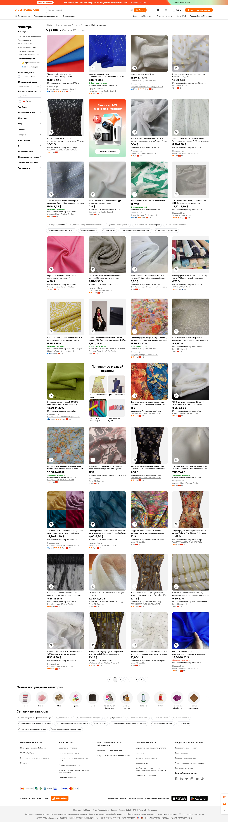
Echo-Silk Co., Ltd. (179, 85)
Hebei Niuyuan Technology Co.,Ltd (61, 89)
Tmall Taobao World (101, 810)
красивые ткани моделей (167, 230)
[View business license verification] (138, 818)
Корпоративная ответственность (34, 758)
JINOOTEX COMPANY (181, 287)
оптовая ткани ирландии (119, 225)
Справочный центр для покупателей (151, 748)
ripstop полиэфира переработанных (136, 230)
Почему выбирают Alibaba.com (33, 748)
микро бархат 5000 (58, 225)
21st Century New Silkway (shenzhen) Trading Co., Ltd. (149, 287)
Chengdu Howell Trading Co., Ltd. (60, 214)
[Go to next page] (146, 679)
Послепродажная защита (69, 765)
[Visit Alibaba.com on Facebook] (176, 778)
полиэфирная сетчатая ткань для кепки (36, 724)
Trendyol (142, 810)
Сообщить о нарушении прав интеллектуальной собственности (151, 769)
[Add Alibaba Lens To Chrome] (59, 798)
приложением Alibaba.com (157, 798)
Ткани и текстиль (63, 25)
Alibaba (49, 25)
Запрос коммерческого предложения (113, 756)
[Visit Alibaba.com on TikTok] (202, 778)
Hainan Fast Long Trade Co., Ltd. (144, 153)
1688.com (87, 810)
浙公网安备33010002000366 (157, 818)
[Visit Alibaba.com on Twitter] (186, 778)
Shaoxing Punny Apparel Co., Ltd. (60, 351)
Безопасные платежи (68, 748)
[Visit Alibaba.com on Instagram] (191, 778)
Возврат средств (143, 763)
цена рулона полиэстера (177, 225)
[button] (131, 10)
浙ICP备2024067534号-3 (181, 818)
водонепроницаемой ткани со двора (67, 729)
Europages (152, 810)
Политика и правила (67, 778)
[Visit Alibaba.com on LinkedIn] (181, 778)
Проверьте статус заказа (185, 758)
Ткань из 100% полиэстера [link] (95, 25)
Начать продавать (181, 753)
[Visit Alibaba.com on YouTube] (197, 778)
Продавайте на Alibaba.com (186, 748)
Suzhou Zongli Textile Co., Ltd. (101, 212)
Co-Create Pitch (27, 753)
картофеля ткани (182, 718)
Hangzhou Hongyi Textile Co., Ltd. (102, 91)
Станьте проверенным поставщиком (190, 763)
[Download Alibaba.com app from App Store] (179, 798)
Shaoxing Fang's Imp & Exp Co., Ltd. (103, 351)
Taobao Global (125, 810)
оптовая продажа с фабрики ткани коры (36, 718)
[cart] (166, 10)
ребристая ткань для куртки (90, 718)
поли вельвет (110, 230)
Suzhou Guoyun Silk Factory (100, 290)
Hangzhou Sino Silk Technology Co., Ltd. (147, 87)
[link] (224, 797)
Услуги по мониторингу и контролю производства (74, 771)
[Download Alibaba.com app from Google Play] (199, 798)
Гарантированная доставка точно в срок (73, 759)
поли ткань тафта (65, 718)
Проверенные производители (110, 751)
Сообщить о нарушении (146, 775)
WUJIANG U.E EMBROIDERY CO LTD (62, 150)
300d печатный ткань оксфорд (148, 225)
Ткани (77, 25)
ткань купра (185, 724)
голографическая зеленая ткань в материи (130, 724)
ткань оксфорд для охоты (163, 724)
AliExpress (76, 810)
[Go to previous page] (109, 679)
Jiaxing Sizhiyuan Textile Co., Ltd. (144, 215)
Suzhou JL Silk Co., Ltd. (181, 215)
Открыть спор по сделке (146, 758)
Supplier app (120, 798)
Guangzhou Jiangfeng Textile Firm (61, 287)
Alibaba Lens (34, 798)
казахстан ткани (162, 718)
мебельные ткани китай (139, 718)
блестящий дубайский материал (33, 729)
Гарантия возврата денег (69, 753)
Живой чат (140, 753)
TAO (134, 810)
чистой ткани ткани (89, 230)
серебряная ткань (115, 718)
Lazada (114, 810)
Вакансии (24, 763)
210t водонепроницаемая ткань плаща (73, 724)
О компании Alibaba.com (31, 742)
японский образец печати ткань (63, 230)
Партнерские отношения (185, 768)
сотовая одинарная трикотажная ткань (88, 225)
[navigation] (30, 352)
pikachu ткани (101, 724)
